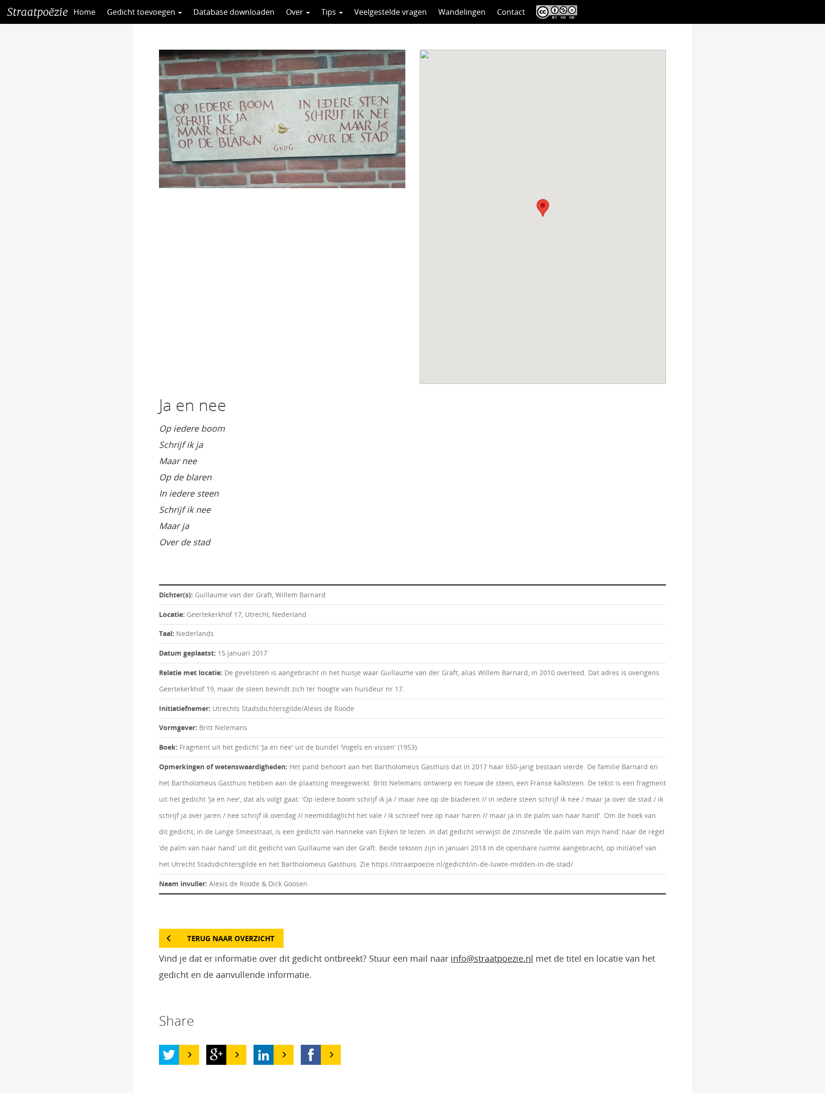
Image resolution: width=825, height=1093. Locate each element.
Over (295, 12)
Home (84, 12)
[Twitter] (169, 1055)
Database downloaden (234, 12)
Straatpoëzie (37, 12)
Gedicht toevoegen (142, 12)
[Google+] (216, 1055)
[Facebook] (311, 1055)
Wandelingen (462, 12)
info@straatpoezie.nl (492, 958)
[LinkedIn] (264, 1055)
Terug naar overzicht (231, 938)
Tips (329, 12)
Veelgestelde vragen (390, 12)
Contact (511, 12)
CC (554, 12)
